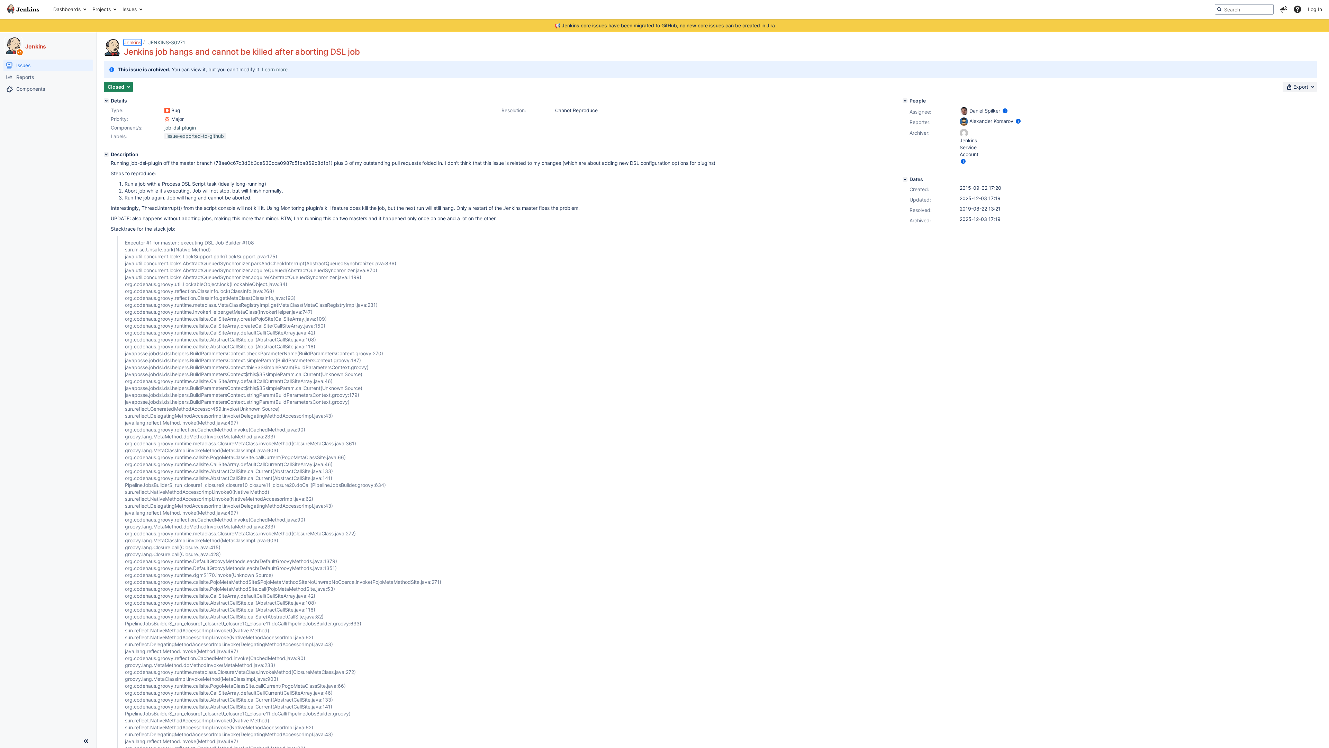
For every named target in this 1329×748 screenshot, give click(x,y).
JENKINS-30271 (166, 42)
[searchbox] (1244, 9)
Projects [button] (101, 9)
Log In (1315, 9)
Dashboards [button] (67, 9)
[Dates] (905, 179)
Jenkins (132, 42)
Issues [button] (130, 9)
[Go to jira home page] (23, 9)
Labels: (119, 136)
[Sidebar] (86, 741)
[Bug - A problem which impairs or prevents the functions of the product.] (167, 110)
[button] (1283, 9)
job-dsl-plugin (180, 128)
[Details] (106, 100)
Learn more (275, 69)
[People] (905, 100)
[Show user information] (1005, 111)
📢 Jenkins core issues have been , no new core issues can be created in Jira (664, 25)
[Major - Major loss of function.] (167, 119)
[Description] (106, 154)
